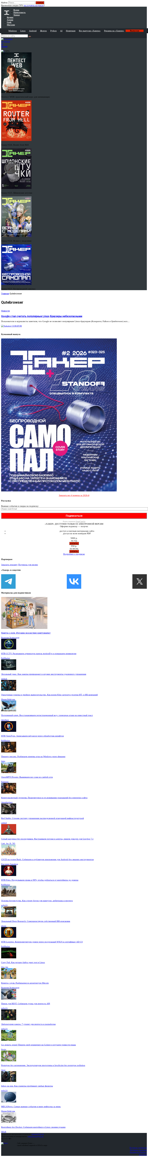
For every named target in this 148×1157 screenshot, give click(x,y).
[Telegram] (8, 581)
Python (53, 31)
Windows (12, 31)
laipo (3, 761)
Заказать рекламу (9, 564)
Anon (3, 1070)
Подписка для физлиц (138, 1148)
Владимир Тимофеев (9, 864)
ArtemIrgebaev (7, 802)
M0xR (3, 1132)
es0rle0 (4, 823)
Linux (23, 31)
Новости (5, 311)
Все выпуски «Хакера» (90, 31)
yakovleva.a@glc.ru (35, 1136)
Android (33, 31)
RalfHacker (5, 658)
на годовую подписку (34, 5)
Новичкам (70, 31)
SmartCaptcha (80, 521)
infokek (4, 679)
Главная (5, 293)
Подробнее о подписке (74, 554)
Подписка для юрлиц (28, 564)
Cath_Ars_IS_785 (8, 843)
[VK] (74, 581)
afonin (3, 926)
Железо (43, 31)
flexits (3, 1049)
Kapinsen (5, 782)
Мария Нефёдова (8, 699)
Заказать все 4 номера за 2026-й (74, 495)
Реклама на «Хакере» (114, 31)
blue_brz (4, 967)
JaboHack (5, 720)
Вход (145, 4)
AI (61, 31)
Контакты (143, 1155)
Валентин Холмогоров (10, 637)
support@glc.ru (38, 1134)
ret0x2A (4, 905)
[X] (139, 581)
